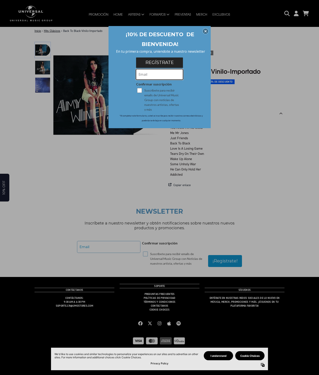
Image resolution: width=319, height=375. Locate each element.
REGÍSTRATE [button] (159, 62)
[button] (205, 31)
